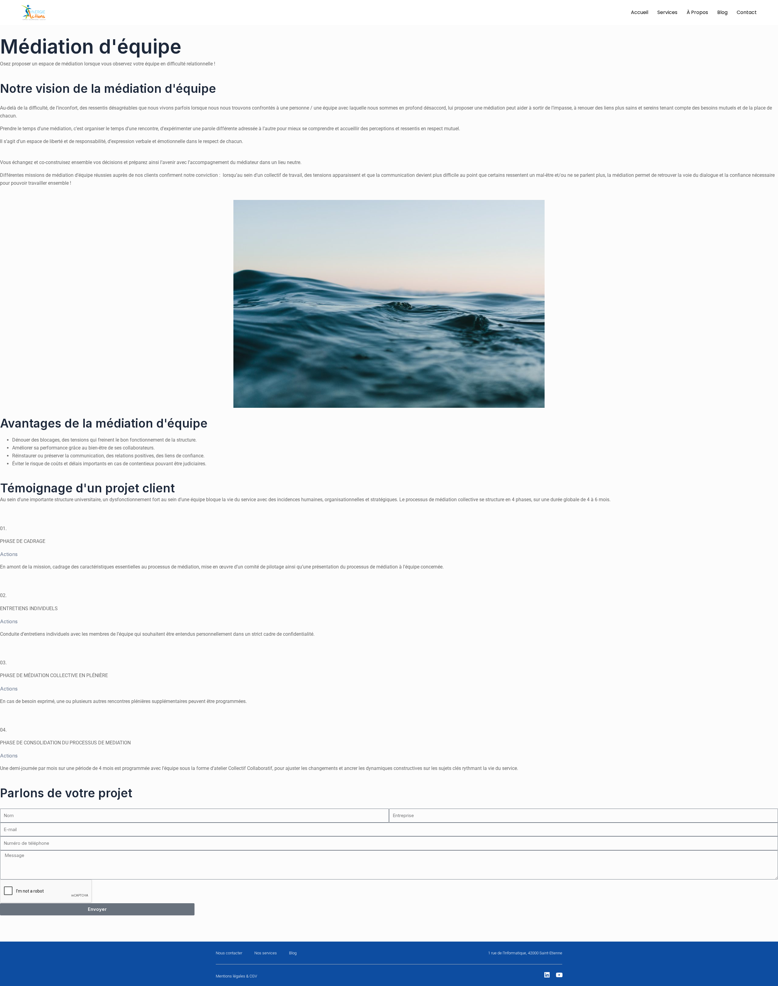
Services (667, 12)
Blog (722, 12)
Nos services (265, 953)
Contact (747, 12)
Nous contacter (229, 953)
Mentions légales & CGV (236, 976)
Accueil (639, 12)
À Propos (697, 12)
